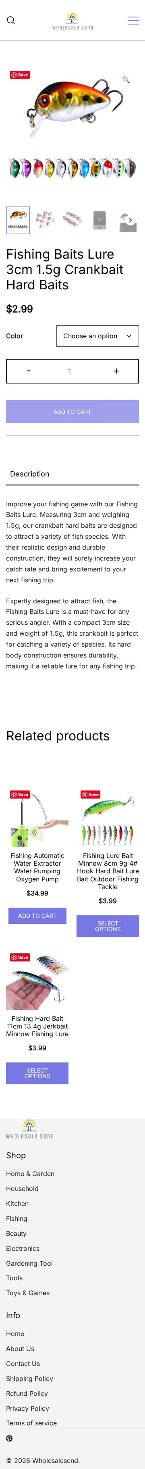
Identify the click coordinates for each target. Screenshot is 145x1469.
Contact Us (23, 1363)
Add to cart (72, 411)
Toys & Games (28, 1293)
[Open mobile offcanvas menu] (133, 20)
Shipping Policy (29, 1378)
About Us (20, 1349)
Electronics (22, 1248)
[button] (126, 79)
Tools (14, 1278)
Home (15, 1334)
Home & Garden (30, 1174)
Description (30, 474)
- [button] (28, 370)
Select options (108, 926)
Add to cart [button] (37, 915)
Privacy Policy (27, 1408)
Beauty (16, 1233)
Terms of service (31, 1423)
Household (22, 1188)
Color (14, 336)
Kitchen (17, 1203)
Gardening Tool (29, 1263)
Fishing (16, 1218)
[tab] (72, 474)
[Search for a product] (11, 20)
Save (23, 75)
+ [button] (116, 370)
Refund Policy (27, 1393)
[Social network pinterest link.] (9, 1437)
